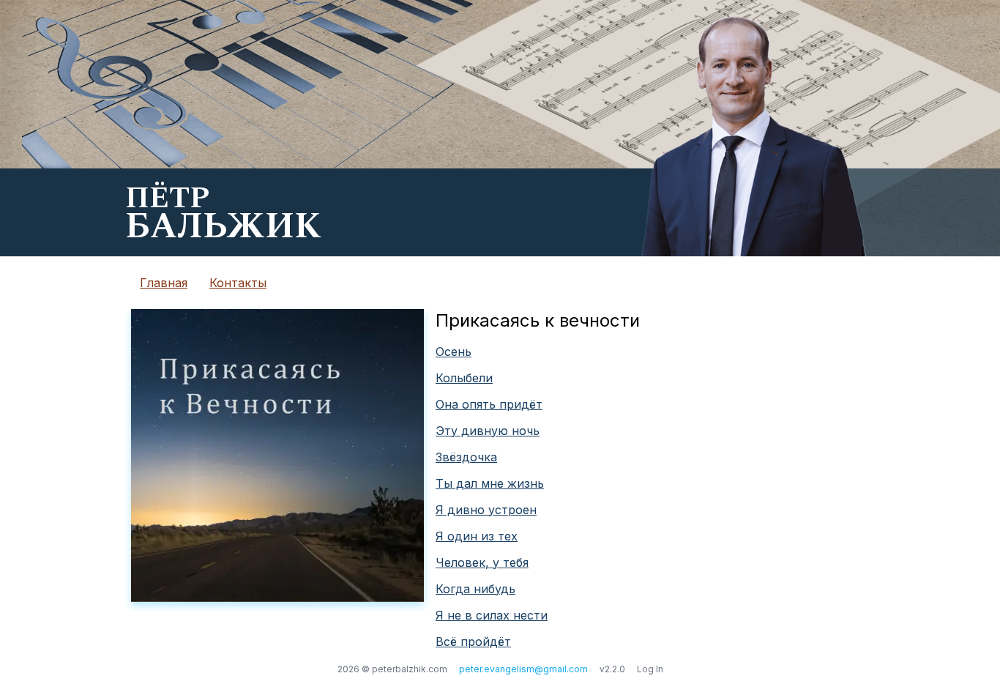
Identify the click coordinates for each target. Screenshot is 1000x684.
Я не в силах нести (492, 615)
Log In (650, 668)
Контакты (237, 282)
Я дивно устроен (486, 509)
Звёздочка (466, 457)
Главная (163, 282)
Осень (453, 351)
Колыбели (464, 378)
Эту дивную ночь (488, 430)
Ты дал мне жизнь (490, 483)
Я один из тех (477, 536)
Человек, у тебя (482, 562)
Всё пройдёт (473, 641)
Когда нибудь (475, 588)
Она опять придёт (489, 404)
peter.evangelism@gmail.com (523, 668)
